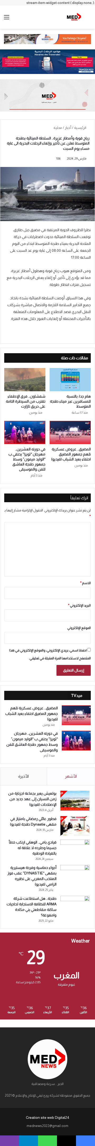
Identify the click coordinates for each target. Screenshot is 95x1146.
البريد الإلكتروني (79, 605)
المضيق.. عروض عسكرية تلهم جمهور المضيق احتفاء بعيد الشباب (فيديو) (71, 454)
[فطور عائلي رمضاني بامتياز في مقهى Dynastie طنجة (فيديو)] (74, 826)
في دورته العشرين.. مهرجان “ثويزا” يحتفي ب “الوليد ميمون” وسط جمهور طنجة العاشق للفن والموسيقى (26, 459)
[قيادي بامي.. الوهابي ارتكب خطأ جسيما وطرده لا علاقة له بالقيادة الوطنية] (74, 849)
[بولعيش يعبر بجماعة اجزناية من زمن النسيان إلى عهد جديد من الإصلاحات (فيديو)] (74, 800)
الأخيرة (23, 776)
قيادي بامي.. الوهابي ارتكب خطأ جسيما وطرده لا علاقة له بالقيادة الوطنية (32, 847)
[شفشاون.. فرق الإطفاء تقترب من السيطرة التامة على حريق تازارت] (24, 379)
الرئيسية (80, 128)
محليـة (58, 128)
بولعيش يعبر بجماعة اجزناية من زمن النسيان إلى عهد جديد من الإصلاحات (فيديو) (32, 799)
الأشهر (71, 776)
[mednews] (74, 17)
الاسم (85, 583)
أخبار (68, 128)
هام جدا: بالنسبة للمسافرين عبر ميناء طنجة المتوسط (70, 401)
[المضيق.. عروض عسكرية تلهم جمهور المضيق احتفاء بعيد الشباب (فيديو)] (70, 432)
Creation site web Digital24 (47, 1117)
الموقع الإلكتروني (79, 628)
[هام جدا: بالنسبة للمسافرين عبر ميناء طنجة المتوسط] (70, 379)
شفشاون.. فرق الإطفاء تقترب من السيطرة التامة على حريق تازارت (25, 401)
